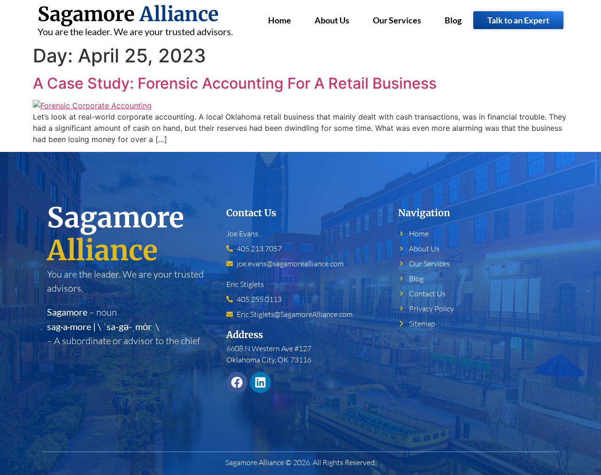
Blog (453, 20)
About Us (332, 20)
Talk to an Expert (518, 20)
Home (279, 20)
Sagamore (128, 14)
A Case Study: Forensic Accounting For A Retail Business (235, 83)
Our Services (397, 20)
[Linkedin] (260, 382)
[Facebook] (236, 382)
